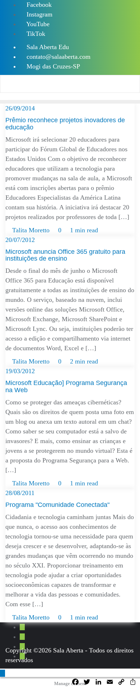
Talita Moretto (30, 230)
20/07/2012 (20, 239)
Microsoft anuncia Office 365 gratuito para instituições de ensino (65, 255)
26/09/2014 (20, 108)
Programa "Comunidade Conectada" (57, 504)
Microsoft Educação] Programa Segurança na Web (66, 386)
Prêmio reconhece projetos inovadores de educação (65, 124)
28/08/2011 (19, 492)
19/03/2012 (20, 371)
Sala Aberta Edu (47, 47)
